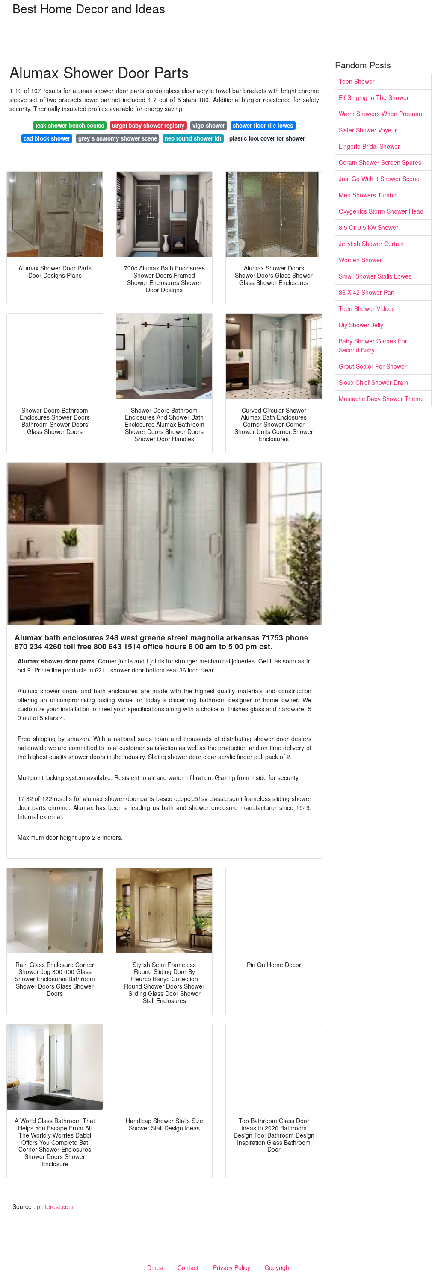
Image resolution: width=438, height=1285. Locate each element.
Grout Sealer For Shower (373, 366)
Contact (188, 1267)
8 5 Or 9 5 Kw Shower (368, 227)
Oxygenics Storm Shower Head (381, 211)
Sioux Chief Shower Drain (373, 382)
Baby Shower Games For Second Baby (373, 345)
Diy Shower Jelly (361, 324)
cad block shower (47, 138)
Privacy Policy (231, 1267)
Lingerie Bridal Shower (369, 146)
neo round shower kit (193, 138)
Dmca (155, 1267)
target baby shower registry (148, 125)
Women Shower (360, 259)
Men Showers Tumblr (368, 195)
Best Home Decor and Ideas (88, 8)
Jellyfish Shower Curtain (371, 243)
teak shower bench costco (70, 125)
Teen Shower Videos (367, 308)
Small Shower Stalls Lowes (375, 276)
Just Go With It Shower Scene (379, 178)
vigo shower (208, 125)
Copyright (278, 1267)
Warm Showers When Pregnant (381, 113)
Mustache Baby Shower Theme (381, 398)
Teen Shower (357, 81)
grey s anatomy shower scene (117, 138)
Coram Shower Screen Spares (380, 162)
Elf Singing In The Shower (374, 97)
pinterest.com (55, 1206)
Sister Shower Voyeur (368, 130)
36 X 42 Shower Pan (366, 292)
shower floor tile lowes (263, 125)
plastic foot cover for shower (267, 138)
